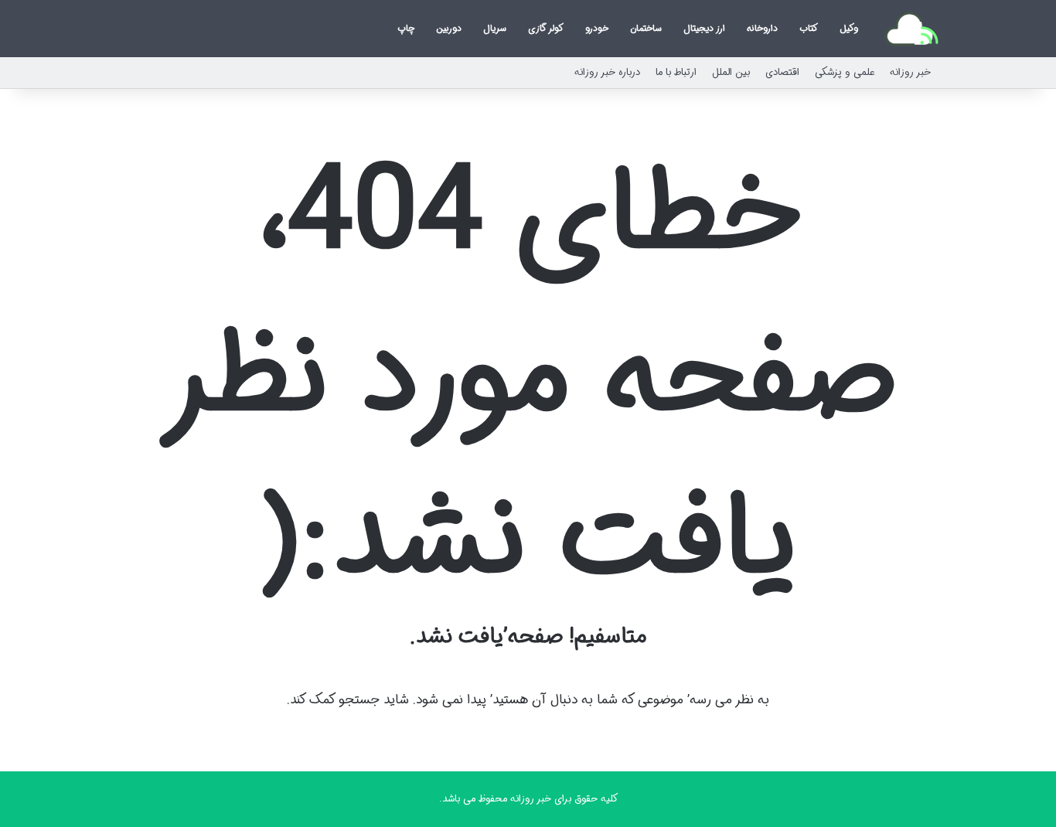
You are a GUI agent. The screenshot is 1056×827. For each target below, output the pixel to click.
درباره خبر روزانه (607, 72)
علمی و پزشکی (844, 72)
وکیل (849, 28)
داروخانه (762, 28)
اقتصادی (782, 72)
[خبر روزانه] (911, 29)
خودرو (596, 28)
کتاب (808, 28)
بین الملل (731, 72)
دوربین (449, 28)
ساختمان (646, 28)
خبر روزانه (910, 72)
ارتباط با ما (676, 72)
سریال (494, 28)
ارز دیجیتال (704, 28)
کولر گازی (546, 28)
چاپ (405, 28)
